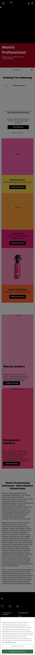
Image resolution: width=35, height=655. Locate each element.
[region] (17, 636)
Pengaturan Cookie (17, 646)
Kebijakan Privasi (11, 642)
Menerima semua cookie (17, 651)
